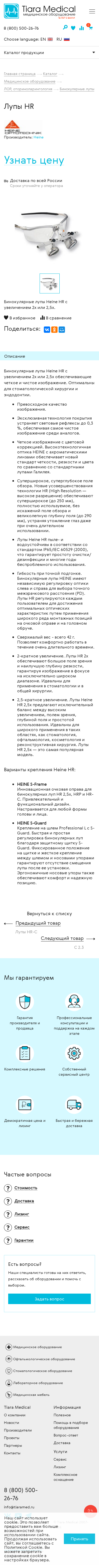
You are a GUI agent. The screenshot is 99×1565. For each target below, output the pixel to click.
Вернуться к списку (49, 913)
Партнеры (13, 1445)
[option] (49, 231)
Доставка (62, 1442)
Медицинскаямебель (31, 1394)
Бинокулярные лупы (77, 88)
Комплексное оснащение (65, 1477)
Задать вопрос (49, 1299)
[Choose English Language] (50, 39)
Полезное (62, 1414)
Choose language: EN (25, 39)
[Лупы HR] (49, 232)
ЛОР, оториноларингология (28, 88)
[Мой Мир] (62, 329)
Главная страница (20, 73)
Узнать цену (34, 159)
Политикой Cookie (23, 1547)
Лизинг (60, 1466)
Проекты (11, 1437)
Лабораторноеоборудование (38, 1382)
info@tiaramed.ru (19, 1506)
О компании (14, 1414)
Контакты (12, 1452)
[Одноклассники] (54, 329)
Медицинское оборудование (29, 81)
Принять (79, 1539)
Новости (11, 1422)
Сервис (60, 1459)
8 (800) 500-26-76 (21, 28)
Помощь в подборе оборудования (71, 1425)
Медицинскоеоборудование (37, 1346)
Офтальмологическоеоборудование (44, 1359)
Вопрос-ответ (66, 1435)
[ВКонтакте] (47, 329)
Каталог (50, 73)
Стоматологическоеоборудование (42, 1370)
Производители (18, 1430)
